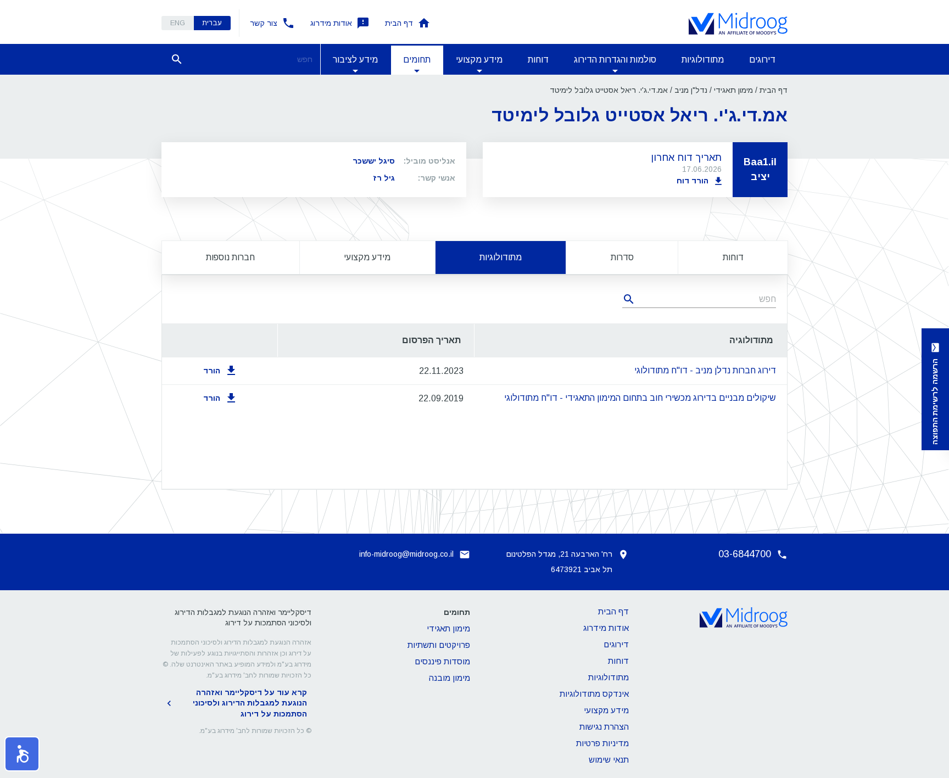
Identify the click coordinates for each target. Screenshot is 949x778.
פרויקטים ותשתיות (438, 645)
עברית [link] (212, 23)
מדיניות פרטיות (602, 743)
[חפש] (177, 59)
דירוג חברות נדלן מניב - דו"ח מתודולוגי (705, 370)
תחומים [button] (417, 59)
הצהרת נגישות (604, 726)
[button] (21, 753)
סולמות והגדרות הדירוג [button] (615, 59)
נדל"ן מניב (690, 90)
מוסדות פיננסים (442, 661)
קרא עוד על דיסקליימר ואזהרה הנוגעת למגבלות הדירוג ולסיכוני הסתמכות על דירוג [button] (250, 703)
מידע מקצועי (367, 257)
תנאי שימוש (609, 759)
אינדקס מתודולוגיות (594, 693)
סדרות (622, 257)
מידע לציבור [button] (355, 59)
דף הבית (399, 23)
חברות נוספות (230, 257)
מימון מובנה (449, 677)
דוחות (538, 59)
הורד (211, 370)
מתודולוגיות (703, 59)
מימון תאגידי (733, 90)
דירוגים (762, 59)
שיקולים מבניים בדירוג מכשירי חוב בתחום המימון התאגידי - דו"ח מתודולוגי (640, 397)
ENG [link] (177, 23)
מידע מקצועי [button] (479, 59)
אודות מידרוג (331, 23)
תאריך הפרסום (431, 340)
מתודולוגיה (751, 340)
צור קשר (263, 23)
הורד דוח (692, 180)
